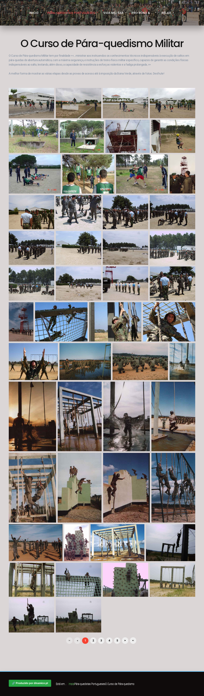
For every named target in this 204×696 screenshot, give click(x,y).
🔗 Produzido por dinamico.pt (30, 683)
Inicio (34, 13)
